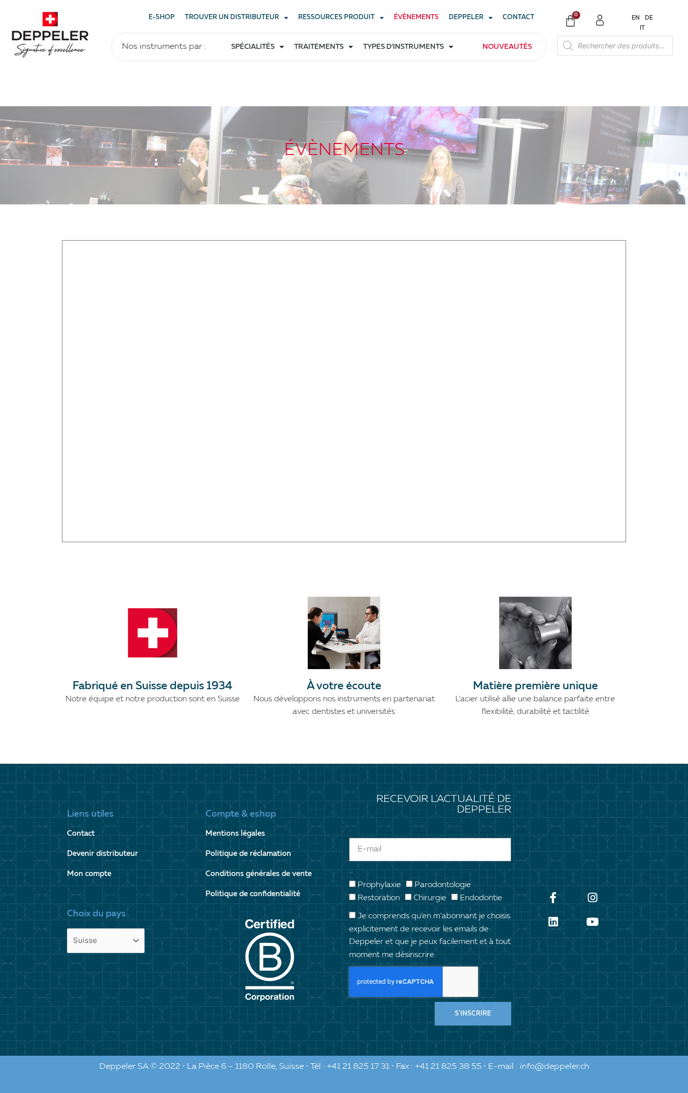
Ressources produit (336, 17)
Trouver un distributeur (232, 17)
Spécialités (252, 46)
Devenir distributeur (102, 853)
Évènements (416, 17)
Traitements (318, 46)
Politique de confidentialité (252, 894)
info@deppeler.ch (554, 1066)
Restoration (379, 898)
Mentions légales (235, 833)
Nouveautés (507, 46)
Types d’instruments (403, 46)
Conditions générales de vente (258, 874)
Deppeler (466, 17)
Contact (518, 17)
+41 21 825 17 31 (358, 1066)
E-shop (162, 17)
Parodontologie (443, 885)
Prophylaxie (379, 885)
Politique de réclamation (248, 853)
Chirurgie (430, 898)
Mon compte (89, 874)
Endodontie (481, 898)
